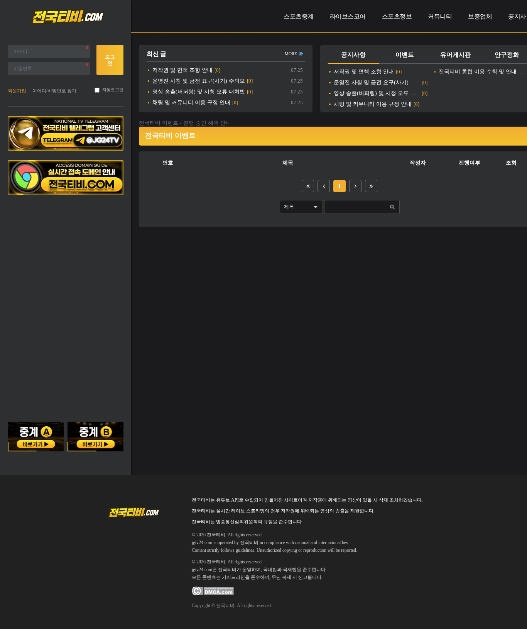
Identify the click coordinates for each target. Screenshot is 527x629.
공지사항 (353, 54)
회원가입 (17, 90)
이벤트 (404, 54)
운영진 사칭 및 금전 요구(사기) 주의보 (198, 81)
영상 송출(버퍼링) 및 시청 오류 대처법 (198, 92)
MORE (291, 53)
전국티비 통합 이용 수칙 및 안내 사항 (482, 72)
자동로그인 (112, 90)
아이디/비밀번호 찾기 (54, 90)
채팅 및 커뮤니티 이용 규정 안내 (191, 102)
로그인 (110, 60)
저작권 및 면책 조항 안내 (182, 70)
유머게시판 (455, 54)
